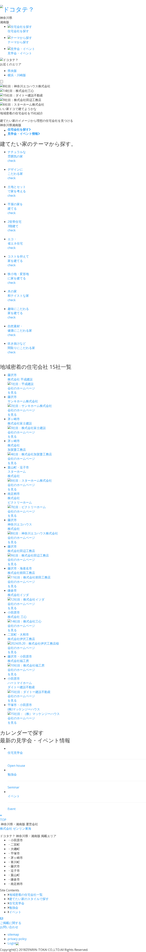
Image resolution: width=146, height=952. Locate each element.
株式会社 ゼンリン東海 (15, 828)
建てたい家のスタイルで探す (29, 899)
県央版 (12, 71)
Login (12, 943)
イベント (15, 912)
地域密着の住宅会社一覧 (26, 895)
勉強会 (13, 907)
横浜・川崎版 (17, 75)
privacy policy (17, 939)
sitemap (13, 934)
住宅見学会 (16, 903)
